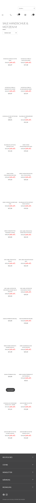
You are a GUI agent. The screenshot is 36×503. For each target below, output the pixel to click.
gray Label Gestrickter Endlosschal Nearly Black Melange (10, 290)
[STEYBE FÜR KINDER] (8, 8)
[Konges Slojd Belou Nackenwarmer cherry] (25, 77)
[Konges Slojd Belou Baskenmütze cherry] (10, 77)
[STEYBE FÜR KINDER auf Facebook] (4, 495)
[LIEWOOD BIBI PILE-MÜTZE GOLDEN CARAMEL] (10, 421)
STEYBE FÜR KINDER (19, 499)
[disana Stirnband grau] (10, 364)
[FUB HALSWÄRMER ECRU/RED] (25, 308)
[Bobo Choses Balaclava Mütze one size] (25, 335)
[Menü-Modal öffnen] (2, 15)
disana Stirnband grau (10, 374)
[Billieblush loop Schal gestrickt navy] (10, 134)
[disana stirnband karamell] (10, 308)
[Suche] (34, 8)
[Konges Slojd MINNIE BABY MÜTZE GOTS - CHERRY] (10, 392)
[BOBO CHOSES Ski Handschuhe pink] (10, 192)
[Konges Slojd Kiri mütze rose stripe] (10, 105)
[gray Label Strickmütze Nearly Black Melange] (25, 220)
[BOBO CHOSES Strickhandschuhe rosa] (10, 163)
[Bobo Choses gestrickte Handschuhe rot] (10, 335)
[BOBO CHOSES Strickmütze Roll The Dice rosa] (25, 163)
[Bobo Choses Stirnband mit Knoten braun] (25, 364)
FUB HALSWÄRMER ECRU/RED (26, 318)
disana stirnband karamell (10, 318)
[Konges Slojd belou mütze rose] (10, 48)
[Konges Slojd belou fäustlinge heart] (25, 48)
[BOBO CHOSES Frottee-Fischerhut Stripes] (10, 220)
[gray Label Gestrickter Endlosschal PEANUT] (25, 278)
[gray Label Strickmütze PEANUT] (10, 249)
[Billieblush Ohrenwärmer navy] (25, 105)
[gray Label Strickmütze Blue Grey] (25, 249)
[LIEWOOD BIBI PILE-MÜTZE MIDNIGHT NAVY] (25, 421)
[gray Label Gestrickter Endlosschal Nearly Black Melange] (10, 278)
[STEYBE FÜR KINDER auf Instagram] (7, 495)
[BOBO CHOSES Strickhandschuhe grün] (25, 134)
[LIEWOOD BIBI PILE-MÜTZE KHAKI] (25, 392)
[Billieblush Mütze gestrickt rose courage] (25, 192)
